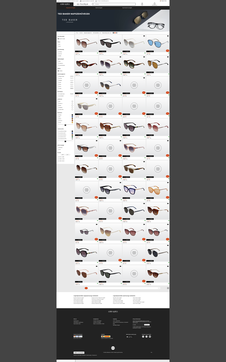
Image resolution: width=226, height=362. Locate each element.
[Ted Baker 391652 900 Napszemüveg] (110, 85)
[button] (64, 4)
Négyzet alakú (61, 76)
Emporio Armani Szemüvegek (119, 303)
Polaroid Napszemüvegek (79, 303)
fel (151, 352)
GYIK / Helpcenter (116, 320)
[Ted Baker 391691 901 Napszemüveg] (158, 64)
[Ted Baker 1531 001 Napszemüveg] (110, 106)
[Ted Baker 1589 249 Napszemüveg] (134, 231)
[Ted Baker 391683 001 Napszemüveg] (110, 189)
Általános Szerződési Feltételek (80, 355)
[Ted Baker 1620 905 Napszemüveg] (86, 231)
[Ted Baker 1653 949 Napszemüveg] (158, 43)
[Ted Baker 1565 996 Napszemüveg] (86, 147)
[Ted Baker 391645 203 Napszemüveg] (86, 210)
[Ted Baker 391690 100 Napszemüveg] (158, 273)
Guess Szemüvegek (137, 299)
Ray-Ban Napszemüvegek (79, 297)
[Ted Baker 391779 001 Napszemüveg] (110, 43)
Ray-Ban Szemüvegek (117, 297)
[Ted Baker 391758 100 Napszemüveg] (86, 64)
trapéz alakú (61, 109)
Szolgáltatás (96, 319)
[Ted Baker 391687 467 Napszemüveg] (86, 168)
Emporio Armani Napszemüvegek (98, 297)
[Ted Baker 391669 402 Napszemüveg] (86, 127)
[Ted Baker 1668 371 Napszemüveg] (134, 106)
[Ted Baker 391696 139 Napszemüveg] (134, 168)
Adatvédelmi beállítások (78, 322)
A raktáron (61, 63)
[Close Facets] (65, 32)
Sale (59, 61)
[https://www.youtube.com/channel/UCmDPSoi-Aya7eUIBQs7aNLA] (150, 337)
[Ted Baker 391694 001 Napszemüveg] (110, 273)
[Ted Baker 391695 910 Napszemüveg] (158, 252)
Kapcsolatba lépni (77, 323)
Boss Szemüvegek (136, 300)
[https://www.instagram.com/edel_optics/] (146, 337)
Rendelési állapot (116, 325)
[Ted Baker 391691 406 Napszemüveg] (110, 64)
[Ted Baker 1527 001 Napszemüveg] (110, 252)
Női (59, 44)
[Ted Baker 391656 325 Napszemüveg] (110, 231)
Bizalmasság (88, 355)
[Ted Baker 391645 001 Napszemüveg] (86, 252)
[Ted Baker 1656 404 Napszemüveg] (158, 106)
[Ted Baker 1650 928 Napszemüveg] (134, 85)
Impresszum (94, 355)
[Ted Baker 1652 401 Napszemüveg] (110, 210)
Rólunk (75, 319)
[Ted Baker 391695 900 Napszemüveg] (134, 210)
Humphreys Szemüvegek (118, 300)
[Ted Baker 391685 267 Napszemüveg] (134, 64)
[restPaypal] (80, 336)
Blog (114, 323)
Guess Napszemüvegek (96, 300)
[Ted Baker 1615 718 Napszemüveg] (134, 252)
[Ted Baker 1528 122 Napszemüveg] (158, 85)
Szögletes (60, 107)
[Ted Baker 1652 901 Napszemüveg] (86, 189)
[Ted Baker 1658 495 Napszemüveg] (134, 273)
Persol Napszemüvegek (78, 300)
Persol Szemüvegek (137, 297)
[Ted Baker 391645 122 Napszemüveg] (110, 127)
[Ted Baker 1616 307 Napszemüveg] (110, 147)
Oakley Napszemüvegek (78, 299)
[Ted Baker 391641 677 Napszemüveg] (134, 189)
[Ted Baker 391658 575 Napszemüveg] (134, 43)
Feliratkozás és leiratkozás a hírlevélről (120, 322)
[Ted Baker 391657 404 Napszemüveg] (86, 43)
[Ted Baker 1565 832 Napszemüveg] (86, 106)
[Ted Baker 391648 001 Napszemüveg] (134, 127)
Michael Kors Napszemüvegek (98, 299)
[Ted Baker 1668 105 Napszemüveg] (158, 168)
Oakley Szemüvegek (117, 299)
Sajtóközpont (76, 320)
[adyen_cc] (74, 336)
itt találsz (139, 327)
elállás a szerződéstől (79, 352)
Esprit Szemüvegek (137, 303)
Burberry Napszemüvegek (97, 303)
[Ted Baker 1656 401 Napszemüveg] (86, 85)
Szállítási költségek (97, 322)
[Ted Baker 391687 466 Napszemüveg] (158, 127)
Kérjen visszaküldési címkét (98, 323)
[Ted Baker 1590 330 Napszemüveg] (158, 189)
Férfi (60, 46)
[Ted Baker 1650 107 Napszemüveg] (158, 147)
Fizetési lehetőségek (97, 320)
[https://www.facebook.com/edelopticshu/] (143, 337)
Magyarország (163, 0)
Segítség (115, 319)
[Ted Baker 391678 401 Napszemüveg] (86, 273)
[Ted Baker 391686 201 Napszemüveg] (158, 210)
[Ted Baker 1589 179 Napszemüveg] (158, 231)
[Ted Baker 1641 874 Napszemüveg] (110, 168)
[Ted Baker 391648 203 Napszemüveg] (134, 147)
